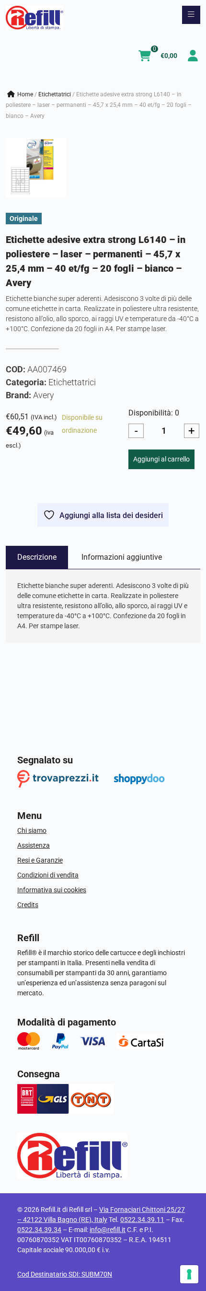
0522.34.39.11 (142, 1219)
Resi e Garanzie (40, 860)
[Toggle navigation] (191, 15)
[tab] (37, 557)
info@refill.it (108, 1229)
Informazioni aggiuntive (121, 557)
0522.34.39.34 (39, 1229)
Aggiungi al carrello (161, 459)
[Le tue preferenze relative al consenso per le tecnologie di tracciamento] (189, 1274)
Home (25, 94)
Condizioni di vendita (48, 875)
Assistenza (33, 845)
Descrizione (37, 557)
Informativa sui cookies (51, 890)
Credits (27, 905)
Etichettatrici (54, 94)
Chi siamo (31, 830)
